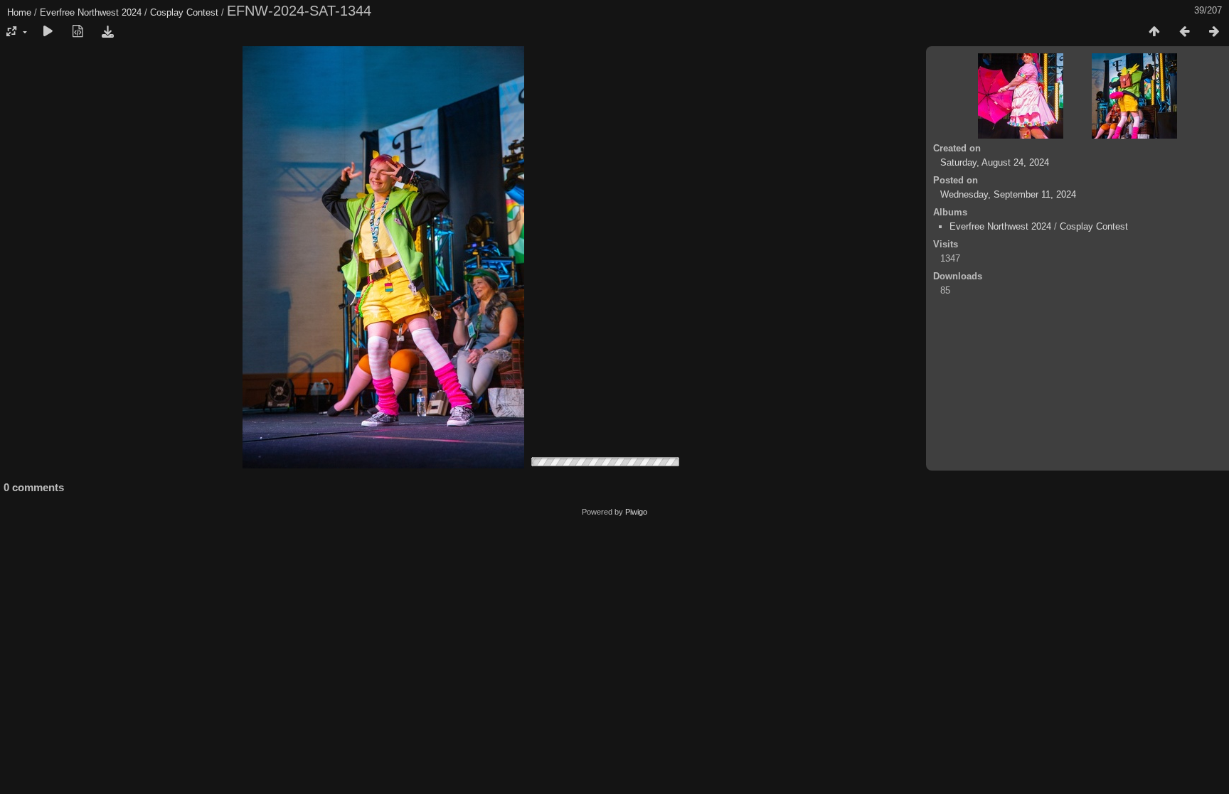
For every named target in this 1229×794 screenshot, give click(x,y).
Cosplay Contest (184, 12)
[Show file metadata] (77, 32)
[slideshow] (48, 32)
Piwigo (636, 512)
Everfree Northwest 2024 (91, 12)
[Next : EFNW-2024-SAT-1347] (1214, 32)
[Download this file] (107, 32)
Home (19, 12)
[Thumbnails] (1154, 32)
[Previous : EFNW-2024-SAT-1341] (1184, 32)
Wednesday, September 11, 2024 (1008, 194)
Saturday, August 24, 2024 (994, 162)
